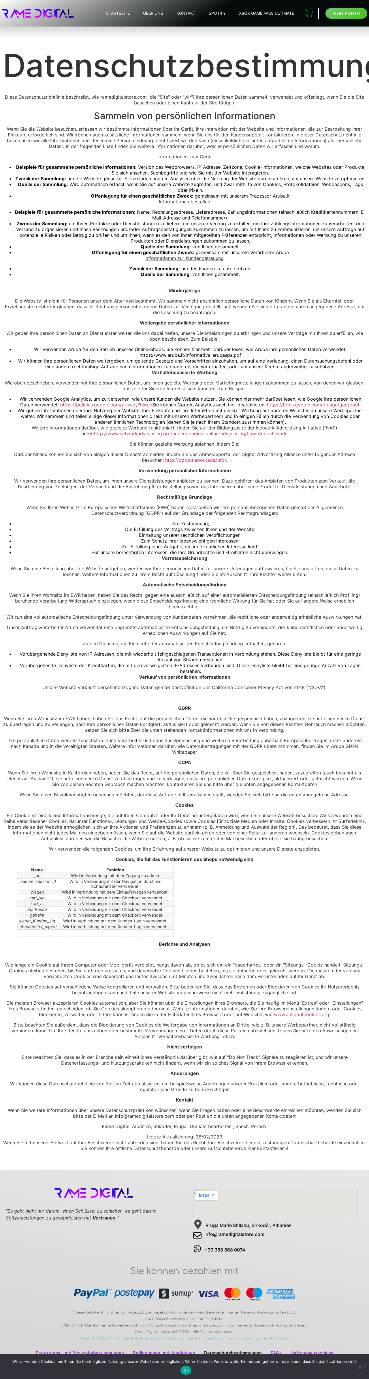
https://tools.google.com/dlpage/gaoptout (313, 405)
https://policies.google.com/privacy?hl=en (106, 405)
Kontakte (280, 1338)
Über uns (153, 13)
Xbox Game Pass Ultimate (266, 13)
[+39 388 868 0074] (197, 1249)
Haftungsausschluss (312, 1353)
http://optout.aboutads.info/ (195, 460)
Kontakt (185, 13)
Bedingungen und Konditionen (164, 1353)
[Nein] (360, 1366)
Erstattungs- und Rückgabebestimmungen (80, 1353)
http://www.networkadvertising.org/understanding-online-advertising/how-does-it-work (190, 433)
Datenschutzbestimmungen (105, 1338)
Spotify (217, 13)
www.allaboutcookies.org (301, 1014)
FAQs (276, 1353)
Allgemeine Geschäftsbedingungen (164, 1338)
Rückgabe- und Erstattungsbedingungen (233, 1338)
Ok (186, 1370)
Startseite (118, 13)
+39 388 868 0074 (224, 1250)
